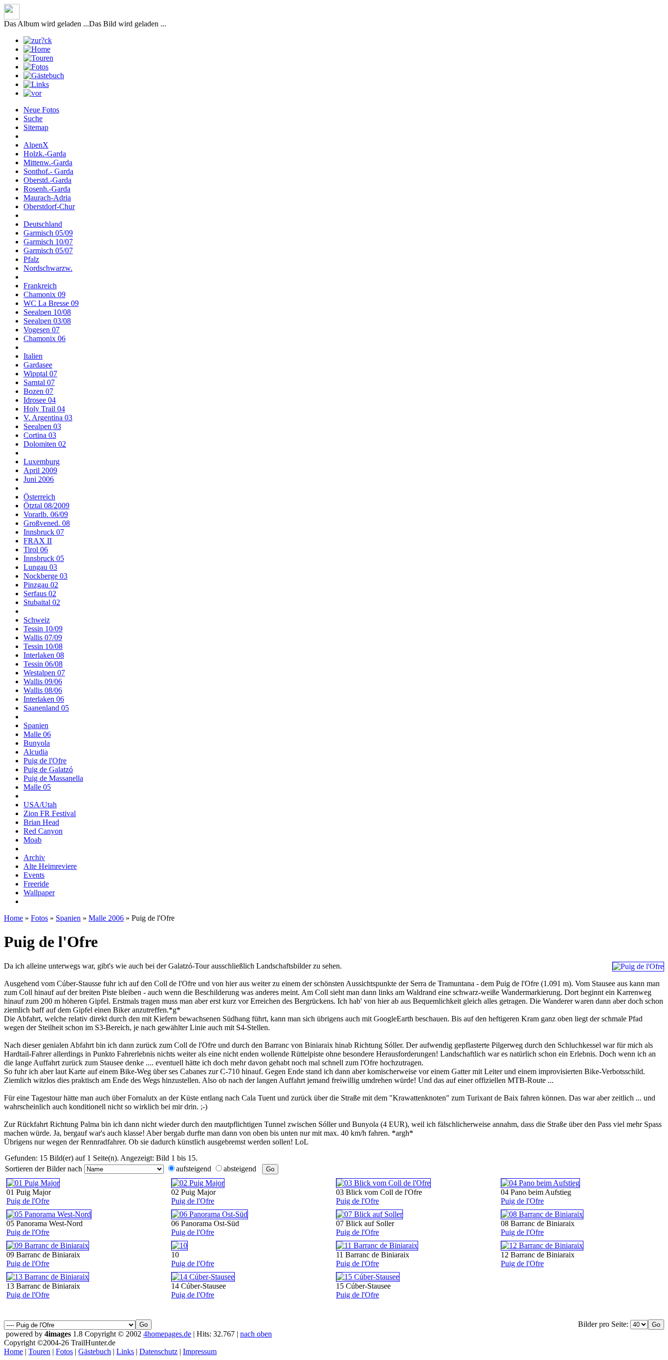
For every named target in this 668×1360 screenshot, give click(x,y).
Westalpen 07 (44, 673)
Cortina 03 (39, 435)
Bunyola (36, 743)
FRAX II (37, 541)
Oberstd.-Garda (47, 180)
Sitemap (35, 127)
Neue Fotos (41, 110)
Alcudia (35, 752)
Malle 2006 (106, 918)
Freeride (36, 884)
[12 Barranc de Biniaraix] (542, 1245)
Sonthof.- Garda (48, 171)
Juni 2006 (38, 479)
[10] (179, 1245)
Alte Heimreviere (50, 866)
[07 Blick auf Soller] (369, 1214)
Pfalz (31, 259)
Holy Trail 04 (44, 409)
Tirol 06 (35, 549)
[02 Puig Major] (197, 1183)
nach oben (256, 1334)
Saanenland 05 (46, 708)
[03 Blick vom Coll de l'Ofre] (383, 1183)
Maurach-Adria (47, 198)
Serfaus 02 (39, 593)
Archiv (34, 857)
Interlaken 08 (43, 655)
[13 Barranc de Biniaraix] (47, 1277)
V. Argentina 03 (47, 417)
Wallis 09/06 (42, 681)
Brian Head (41, 822)
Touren (39, 1351)
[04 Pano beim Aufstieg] (540, 1183)
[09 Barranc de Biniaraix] (47, 1245)
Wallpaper (39, 892)
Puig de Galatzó (48, 769)
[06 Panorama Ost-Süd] (209, 1214)
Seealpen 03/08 (47, 321)
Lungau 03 (40, 567)
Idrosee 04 (39, 400)
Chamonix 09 (44, 294)
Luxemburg (41, 461)
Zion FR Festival (49, 813)
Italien (33, 356)
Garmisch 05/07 (48, 250)
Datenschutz (158, 1351)
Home (13, 918)
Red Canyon (43, 831)
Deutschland (42, 224)
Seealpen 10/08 (47, 312)
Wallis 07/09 (42, 637)
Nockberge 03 (45, 576)
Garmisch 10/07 (48, 241)
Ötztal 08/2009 (46, 505)
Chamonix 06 (44, 338)
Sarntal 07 (39, 382)
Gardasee (37, 365)
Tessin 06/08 (43, 664)
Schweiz (36, 620)
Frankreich (40, 285)
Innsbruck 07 (43, 532)
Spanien (35, 725)
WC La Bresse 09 (51, 303)
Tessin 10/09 (43, 629)
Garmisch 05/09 (48, 233)
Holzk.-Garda (44, 154)
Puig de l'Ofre (45, 760)
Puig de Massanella (53, 778)
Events (34, 875)
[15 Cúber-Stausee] (368, 1277)
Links (125, 1351)
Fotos (39, 918)
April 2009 (40, 470)
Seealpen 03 (42, 426)
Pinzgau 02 (40, 585)
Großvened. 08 (46, 523)
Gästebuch (94, 1351)
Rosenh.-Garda (46, 189)
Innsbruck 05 (43, 558)
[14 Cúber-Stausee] (203, 1277)
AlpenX (35, 145)
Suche (33, 118)
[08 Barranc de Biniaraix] (542, 1214)
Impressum (200, 1351)
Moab (32, 840)
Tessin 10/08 (43, 646)
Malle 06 (37, 734)
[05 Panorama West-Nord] (48, 1214)
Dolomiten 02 (44, 444)
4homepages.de (167, 1334)
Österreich (39, 497)
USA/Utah (40, 804)
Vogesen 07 (41, 329)
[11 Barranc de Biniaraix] (377, 1245)
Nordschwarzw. (47, 268)
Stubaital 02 (41, 602)
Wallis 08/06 (42, 690)
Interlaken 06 (43, 699)
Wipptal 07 (40, 373)
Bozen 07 (38, 391)
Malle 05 (37, 787)
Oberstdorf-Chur (49, 206)
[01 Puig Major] (33, 1183)
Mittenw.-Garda (47, 162)
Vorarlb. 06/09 (45, 514)
